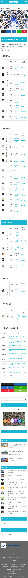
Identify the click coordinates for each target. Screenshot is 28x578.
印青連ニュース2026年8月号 (16, 459)
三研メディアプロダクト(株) (16, 140)
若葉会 (22, 67)
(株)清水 (16, 161)
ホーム (14, 553)
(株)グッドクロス (17, 290)
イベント (20, 573)
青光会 (22, 154)
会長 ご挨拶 (5, 557)
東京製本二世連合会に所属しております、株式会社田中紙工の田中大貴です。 (17, 493)
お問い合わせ (11, 571)
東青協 (22, 95)
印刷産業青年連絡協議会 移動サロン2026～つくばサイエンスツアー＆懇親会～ (17, 453)
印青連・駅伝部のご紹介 (21, 564)
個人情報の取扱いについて (11, 573)
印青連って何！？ (13, 576)
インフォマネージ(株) (16, 83)
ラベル (22, 205)
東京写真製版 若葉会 (14, 345)
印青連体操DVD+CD (17, 569)
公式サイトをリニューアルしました (16, 479)
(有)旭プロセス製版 (18, 317)
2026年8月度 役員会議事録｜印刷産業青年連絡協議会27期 (17, 445)
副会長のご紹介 (12, 557)
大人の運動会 (4, 564)
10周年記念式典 (21, 566)
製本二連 (23, 111)
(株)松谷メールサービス (16, 234)
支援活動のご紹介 (14, 566)
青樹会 (22, 177)
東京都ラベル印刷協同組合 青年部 (17, 372)
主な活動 (14, 560)
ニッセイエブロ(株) (16, 101)
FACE (22, 82)
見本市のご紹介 (6, 566)
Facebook (4, 431)
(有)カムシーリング (16, 189)
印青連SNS (9, 569)
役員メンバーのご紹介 (20, 557)
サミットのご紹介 (12, 564)
